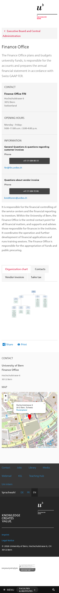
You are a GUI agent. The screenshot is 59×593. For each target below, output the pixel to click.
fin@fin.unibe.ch (13, 167)
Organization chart (16, 269)
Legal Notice (8, 540)
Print (24, 344)
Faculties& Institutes (26, 589)
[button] (29, 417)
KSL (20, 475)
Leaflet (39, 447)
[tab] (17, 269)
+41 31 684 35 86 (31, 191)
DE (22, 492)
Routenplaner (21, 409)
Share (9, 344)
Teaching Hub (36, 475)
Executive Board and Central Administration (21, 33)
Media (46, 467)
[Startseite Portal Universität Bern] (47, 11)
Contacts (40, 269)
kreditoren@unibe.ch (15, 197)
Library (32, 467)
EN (34, 492)
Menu (10, 589)
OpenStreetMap (47, 447)
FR (28, 492)
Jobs (19, 467)
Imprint (5, 534)
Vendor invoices (14, 277)
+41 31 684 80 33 (31, 160)
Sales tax (36, 277)
